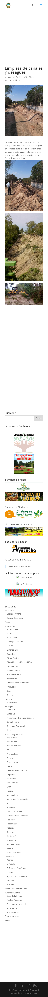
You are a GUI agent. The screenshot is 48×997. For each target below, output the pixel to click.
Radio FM (11, 819)
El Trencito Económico (16, 868)
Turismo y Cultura (12, 892)
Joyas (9, 803)
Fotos (7, 622)
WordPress (31, 993)
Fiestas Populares (14, 900)
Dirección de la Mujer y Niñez (19, 662)
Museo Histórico (14, 912)
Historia (10, 872)
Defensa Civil (12, 650)
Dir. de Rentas (13, 658)
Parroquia (9, 706)
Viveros (10, 848)
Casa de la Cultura (14, 896)
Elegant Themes (29, 990)
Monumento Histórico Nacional (20, 718)
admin (11, 77)
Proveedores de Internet (17, 815)
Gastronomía (12, 782)
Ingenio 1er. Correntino (17, 876)
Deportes (11, 654)
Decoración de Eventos (17, 770)
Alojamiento (12, 737)
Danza (9, 766)
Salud (9, 691)
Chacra (10, 758)
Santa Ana (9, 856)
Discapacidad (12, 666)
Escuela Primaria (14, 614)
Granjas (10, 786)
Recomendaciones (13, 852)
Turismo (10, 695)
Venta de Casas (13, 844)
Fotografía (11, 778)
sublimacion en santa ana (16, 888)
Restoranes (12, 823)
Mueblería (11, 807)
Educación (9, 610)
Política (8, 730)
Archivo (10, 633)
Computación (12, 762)
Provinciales (12, 702)
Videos (8, 920)
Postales (10, 884)
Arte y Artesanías (14, 754)
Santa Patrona (13, 722)
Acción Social (12, 629)
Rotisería (10, 828)
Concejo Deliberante (16, 641)
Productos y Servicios (14, 734)
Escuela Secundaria (15, 618)
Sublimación (12, 836)
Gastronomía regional (16, 904)
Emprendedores (14, 670)
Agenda (10, 860)
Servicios (10, 832)
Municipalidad (11, 626)
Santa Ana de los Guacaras (19, 566)
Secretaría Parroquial (16, 726)
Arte (8, 750)
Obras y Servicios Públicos (18, 682)
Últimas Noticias (12, 916)
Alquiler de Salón (14, 745)
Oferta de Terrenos (15, 811)
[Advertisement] (24, 42)
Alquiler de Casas (14, 741)
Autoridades (12, 637)
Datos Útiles (12, 713)
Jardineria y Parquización (17, 799)
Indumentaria (12, 795)
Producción (12, 687)
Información (12, 908)
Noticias (8, 699)
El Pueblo (11, 864)
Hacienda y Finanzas (15, 674)
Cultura (10, 645)
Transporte (11, 840)
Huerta (10, 791)
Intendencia (12, 678)
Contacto (11, 709)
